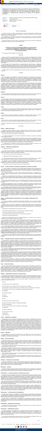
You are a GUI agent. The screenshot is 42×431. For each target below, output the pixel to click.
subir (39, 420)
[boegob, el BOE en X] (18, 427)
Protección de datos (28, 424)
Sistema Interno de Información (35, 424)
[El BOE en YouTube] (26, 427)
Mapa (14, 424)
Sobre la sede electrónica (9, 424)
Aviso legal (17, 424)
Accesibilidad (22, 424)
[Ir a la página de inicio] (21, 1)
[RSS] (16, 427)
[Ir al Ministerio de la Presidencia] (2, 1)
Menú (34, 3)
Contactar (3, 424)
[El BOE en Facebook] (21, 427)
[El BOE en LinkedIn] (23, 427)
